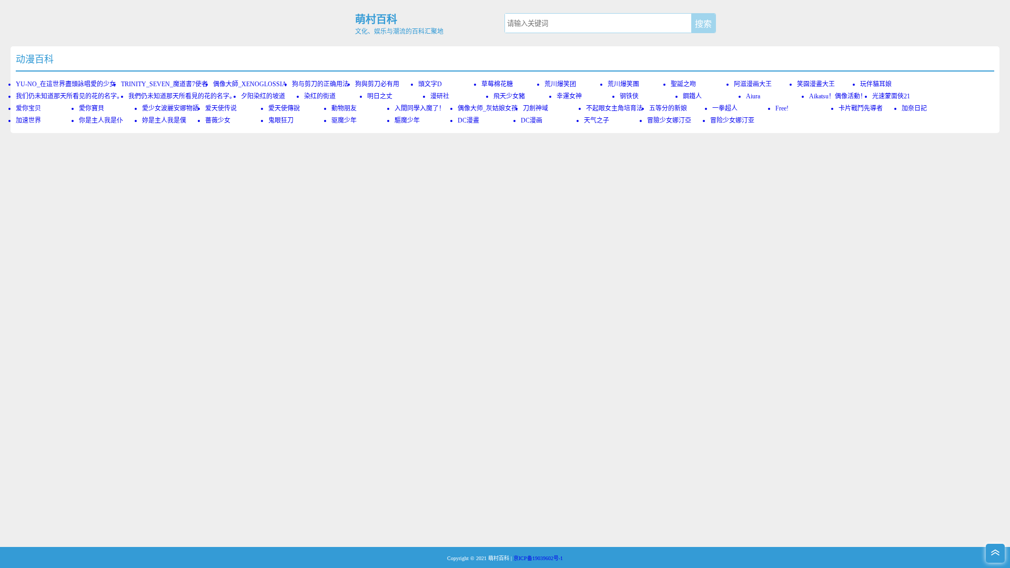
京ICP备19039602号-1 (538, 558)
